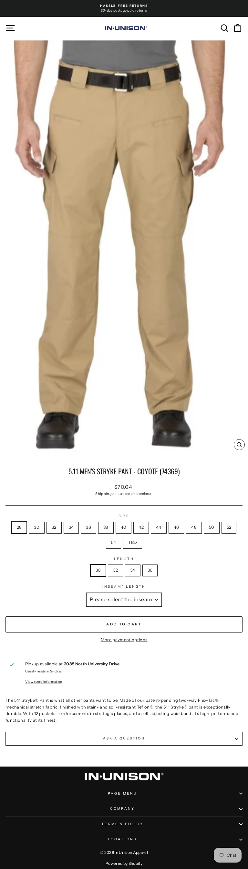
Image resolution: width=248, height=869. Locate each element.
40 (124, 527)
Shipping (103, 493)
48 (194, 527)
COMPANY (122, 808)
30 (36, 527)
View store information (43, 682)
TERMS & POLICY (122, 824)
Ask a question (124, 738)
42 (141, 527)
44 (158, 527)
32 (54, 527)
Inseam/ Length (124, 586)
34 (71, 527)
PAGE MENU (122, 793)
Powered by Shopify (124, 863)
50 (211, 527)
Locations (122, 839)
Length (124, 559)
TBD (132, 542)
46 (176, 527)
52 (229, 527)
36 (88, 527)
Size (124, 516)
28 (19, 527)
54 (113, 542)
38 (105, 527)
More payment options (124, 639)
